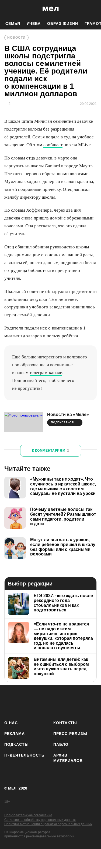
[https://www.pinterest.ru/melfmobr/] (73, 701)
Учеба (34, 23)
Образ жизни (62, 23)
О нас (11, 723)
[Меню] (93, 9)
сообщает (52, 144)
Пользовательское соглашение (28, 815)
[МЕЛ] (51, 9)
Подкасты (16, 744)
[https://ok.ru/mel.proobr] (89, 701)
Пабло (60, 744)
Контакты (65, 723)
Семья (12, 23)
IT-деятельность (24, 755)
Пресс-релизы (70, 733)
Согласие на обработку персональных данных (40, 820)
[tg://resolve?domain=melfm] (10, 701)
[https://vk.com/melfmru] (42, 701)
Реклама (14, 733)
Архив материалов (68, 758)
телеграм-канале (46, 372)
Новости (16, 37)
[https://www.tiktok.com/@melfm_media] (58, 701)
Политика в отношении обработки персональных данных (48, 824)
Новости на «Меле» (68, 414)
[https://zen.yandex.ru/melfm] (26, 701)
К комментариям (50, 450)
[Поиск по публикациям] (8, 9)
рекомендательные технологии (50, 836)
